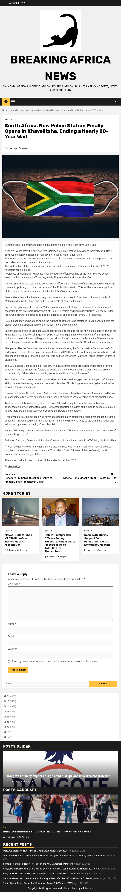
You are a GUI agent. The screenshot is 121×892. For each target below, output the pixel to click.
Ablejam (25, 148)
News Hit (8, 119)
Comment (14, 583)
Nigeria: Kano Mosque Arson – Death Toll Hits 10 (89, 478)
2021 (6, 721)
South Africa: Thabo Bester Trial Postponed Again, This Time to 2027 (37, 883)
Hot (5, 827)
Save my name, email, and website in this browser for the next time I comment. (55, 661)
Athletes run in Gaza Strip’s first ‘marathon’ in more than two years (47, 831)
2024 (6, 706)
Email (12, 636)
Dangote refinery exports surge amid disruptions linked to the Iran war (58, 776)
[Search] (116, 102)
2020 (6, 727)
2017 (6, 737)
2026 (6, 696)
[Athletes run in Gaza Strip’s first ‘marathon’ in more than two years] (60, 808)
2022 (6, 716)
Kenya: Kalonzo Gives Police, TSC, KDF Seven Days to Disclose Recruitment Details (43, 873)
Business (11, 770)
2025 (6, 701)
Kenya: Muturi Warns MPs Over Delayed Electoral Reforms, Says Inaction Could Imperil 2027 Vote (51, 868)
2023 (6, 711)
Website (12, 649)
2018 (6, 732)
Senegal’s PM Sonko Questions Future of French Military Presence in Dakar (28, 478)
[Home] (6, 102)
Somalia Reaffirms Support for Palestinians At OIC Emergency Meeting (97, 539)
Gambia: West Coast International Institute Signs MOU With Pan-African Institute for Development (51, 878)
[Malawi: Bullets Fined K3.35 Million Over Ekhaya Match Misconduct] (20, 512)
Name (12, 623)
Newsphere (70, 888)
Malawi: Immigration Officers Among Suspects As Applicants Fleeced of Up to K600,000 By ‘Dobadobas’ (60, 543)
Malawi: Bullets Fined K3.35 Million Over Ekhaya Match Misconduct (18, 539)
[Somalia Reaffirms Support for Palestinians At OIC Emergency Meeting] (100, 512)
